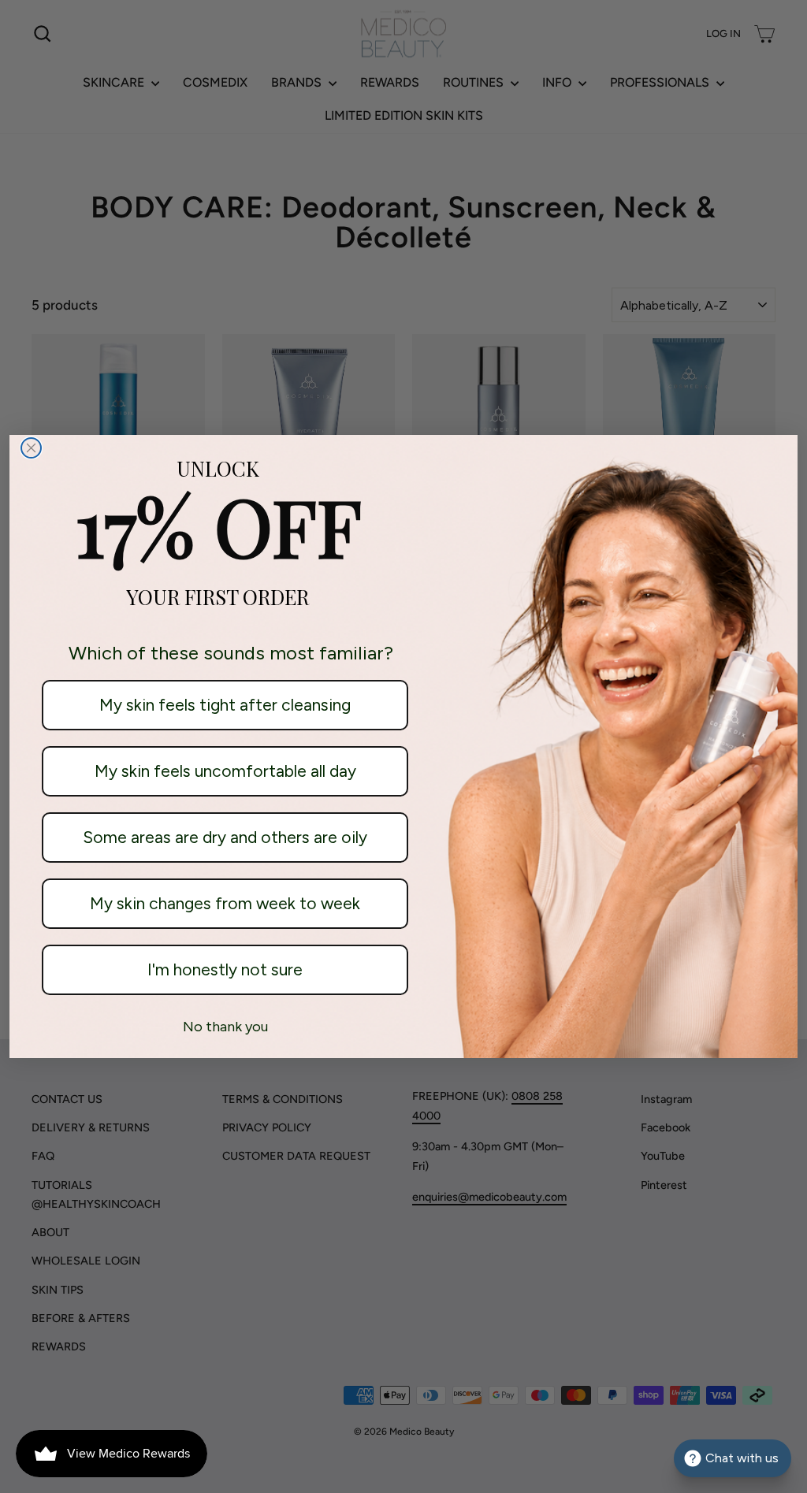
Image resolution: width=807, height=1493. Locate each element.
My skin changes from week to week (225, 903)
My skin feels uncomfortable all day (225, 771)
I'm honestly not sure (225, 969)
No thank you (225, 1026)
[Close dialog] (31, 448)
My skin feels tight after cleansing (225, 705)
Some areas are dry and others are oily (225, 837)
